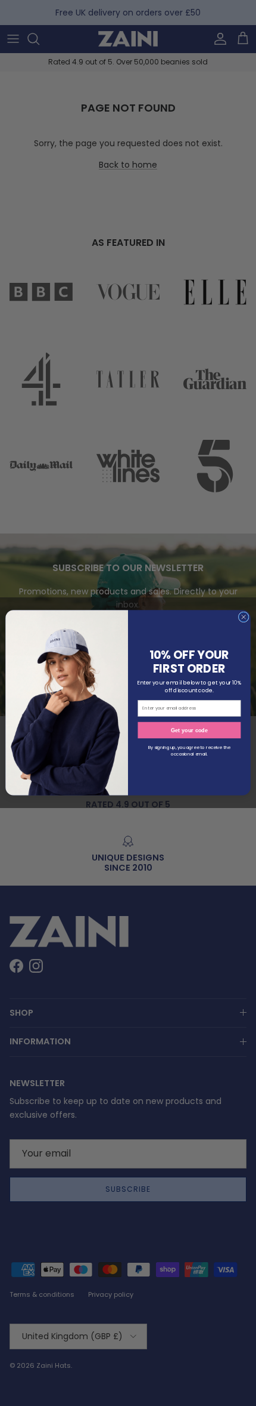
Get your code (189, 730)
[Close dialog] (243, 617)
